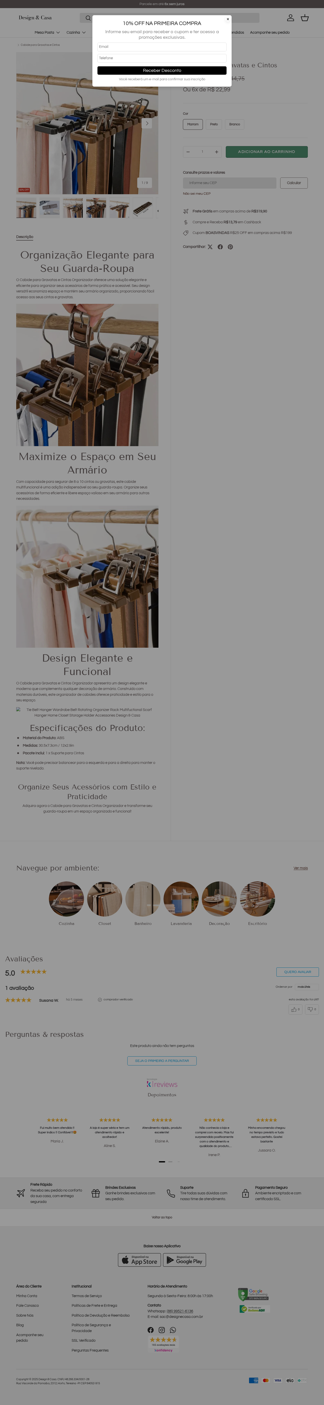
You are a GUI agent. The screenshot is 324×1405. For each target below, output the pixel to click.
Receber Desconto (162, 70)
